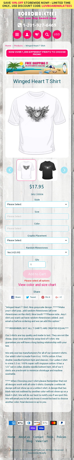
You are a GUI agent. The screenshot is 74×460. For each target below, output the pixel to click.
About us (24, 436)
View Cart (42, 441)
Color (37, 223)
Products (18, 45)
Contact (38, 436)
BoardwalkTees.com (36, 450)
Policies (61, 436)
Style (37, 199)
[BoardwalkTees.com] (37, 17)
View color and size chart (37, 285)
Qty (37, 259)
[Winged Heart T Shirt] (26, 170)
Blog (29, 441)
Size (37, 211)
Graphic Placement (37, 235)
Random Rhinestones (37, 247)
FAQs (50, 436)
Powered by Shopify (37, 453)
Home (8, 45)
